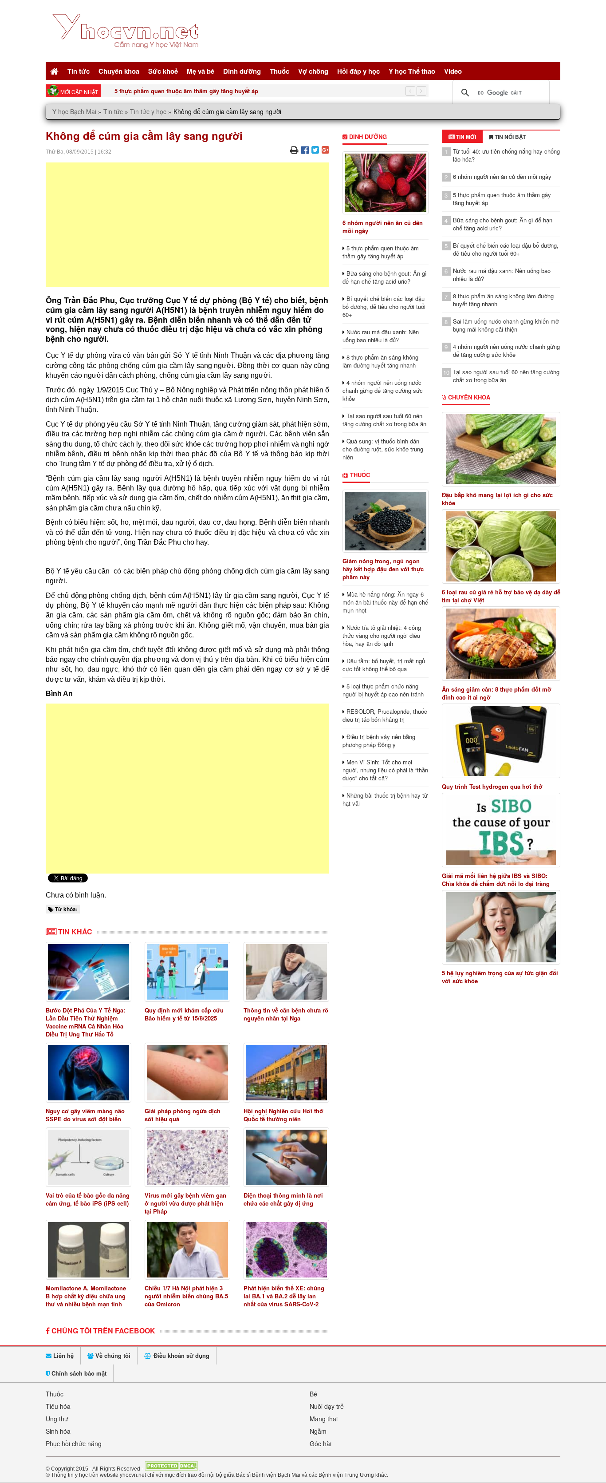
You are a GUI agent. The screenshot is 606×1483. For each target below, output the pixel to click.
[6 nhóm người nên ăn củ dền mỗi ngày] (385, 182)
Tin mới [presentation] (465, 137)
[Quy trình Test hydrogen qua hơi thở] (501, 741)
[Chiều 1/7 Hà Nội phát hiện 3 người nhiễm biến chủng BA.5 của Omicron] (187, 1250)
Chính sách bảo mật (78, 1373)
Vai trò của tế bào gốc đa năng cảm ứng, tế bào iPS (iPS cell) (88, 1199)
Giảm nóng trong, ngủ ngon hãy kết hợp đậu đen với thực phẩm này (383, 569)
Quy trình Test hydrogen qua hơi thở (492, 787)
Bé (313, 1393)
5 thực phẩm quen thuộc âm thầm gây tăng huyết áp (186, 91)
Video (453, 71)
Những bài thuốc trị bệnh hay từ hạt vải (385, 799)
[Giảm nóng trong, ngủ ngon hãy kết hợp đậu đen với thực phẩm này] (385, 521)
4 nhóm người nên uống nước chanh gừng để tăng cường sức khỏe (382, 390)
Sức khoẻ (163, 71)
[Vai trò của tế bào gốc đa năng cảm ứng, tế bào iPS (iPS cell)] (88, 1157)
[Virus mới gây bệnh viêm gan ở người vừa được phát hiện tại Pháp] (187, 1157)
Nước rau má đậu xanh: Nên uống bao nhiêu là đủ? (380, 336)
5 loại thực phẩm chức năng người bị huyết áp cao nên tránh (383, 690)
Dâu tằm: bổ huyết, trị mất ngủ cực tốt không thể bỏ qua (383, 664)
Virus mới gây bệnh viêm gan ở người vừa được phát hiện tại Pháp (185, 1203)
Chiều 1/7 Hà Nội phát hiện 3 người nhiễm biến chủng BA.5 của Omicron (186, 1296)
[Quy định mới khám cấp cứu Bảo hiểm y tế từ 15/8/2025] (187, 972)
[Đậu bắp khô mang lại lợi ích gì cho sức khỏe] (501, 449)
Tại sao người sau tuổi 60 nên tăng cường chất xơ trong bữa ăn (384, 419)
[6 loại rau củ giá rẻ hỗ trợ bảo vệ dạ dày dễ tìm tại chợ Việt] (501, 546)
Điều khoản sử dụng (180, 1355)
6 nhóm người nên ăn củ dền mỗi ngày (382, 226)
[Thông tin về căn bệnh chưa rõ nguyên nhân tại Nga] (286, 972)
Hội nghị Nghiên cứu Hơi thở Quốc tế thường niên (283, 1115)
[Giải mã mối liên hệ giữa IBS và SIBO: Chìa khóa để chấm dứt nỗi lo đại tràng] (501, 830)
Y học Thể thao (412, 71)
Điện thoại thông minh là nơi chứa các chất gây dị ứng (283, 1199)
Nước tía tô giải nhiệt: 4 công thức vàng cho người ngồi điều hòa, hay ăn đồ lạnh (381, 635)
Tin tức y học (148, 111)
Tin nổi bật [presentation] (509, 137)
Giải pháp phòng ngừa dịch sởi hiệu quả (182, 1115)
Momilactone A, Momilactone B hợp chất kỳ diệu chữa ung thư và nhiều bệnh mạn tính (86, 1296)
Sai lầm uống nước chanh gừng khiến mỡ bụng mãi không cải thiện (506, 325)
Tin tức (78, 71)
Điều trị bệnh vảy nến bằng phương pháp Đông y (378, 740)
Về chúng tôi (112, 1355)
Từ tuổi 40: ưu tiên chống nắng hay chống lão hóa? (506, 155)
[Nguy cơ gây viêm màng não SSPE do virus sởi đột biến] (88, 1073)
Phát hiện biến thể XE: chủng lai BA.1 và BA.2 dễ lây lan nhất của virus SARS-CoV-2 (284, 1296)
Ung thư (57, 1418)
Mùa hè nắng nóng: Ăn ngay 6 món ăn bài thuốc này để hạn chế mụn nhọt (385, 602)
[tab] (462, 137)
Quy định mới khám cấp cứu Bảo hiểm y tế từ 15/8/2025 (184, 1014)
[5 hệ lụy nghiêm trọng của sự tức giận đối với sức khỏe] (501, 927)
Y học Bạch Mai (74, 111)
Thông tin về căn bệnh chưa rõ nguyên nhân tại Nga (286, 1014)
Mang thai (324, 1418)
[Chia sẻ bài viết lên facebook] (305, 149)
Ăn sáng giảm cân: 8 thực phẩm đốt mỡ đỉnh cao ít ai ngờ (496, 693)
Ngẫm (318, 1431)
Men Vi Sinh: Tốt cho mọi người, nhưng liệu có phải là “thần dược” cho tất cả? (385, 770)
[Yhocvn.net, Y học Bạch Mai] (127, 55)
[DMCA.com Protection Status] (171, 1468)
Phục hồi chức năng (74, 1443)
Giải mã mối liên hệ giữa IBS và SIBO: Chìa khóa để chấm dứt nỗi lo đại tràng (496, 880)
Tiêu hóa (58, 1406)
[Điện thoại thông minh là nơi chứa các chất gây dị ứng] (286, 1157)
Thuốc (279, 71)
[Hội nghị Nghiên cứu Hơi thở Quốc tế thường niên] (286, 1073)
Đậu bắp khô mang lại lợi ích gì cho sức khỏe (497, 499)
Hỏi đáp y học (358, 71)
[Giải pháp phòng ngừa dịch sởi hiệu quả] (187, 1073)
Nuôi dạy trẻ (327, 1406)
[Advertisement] (187, 224)
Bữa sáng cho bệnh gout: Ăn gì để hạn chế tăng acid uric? (384, 277)
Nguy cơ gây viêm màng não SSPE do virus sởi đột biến (85, 1115)
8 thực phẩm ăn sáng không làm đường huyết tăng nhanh (380, 361)
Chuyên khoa (118, 71)
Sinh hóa (58, 1431)
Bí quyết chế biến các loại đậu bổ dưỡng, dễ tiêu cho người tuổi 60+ (383, 306)
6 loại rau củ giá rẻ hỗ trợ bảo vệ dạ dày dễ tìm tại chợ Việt (501, 596)
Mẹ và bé (200, 71)
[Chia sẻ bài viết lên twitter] (315, 149)
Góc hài (320, 1443)
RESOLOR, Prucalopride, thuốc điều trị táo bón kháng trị (384, 715)
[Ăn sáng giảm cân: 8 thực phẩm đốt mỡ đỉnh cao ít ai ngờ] (501, 643)
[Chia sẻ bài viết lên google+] (325, 149)
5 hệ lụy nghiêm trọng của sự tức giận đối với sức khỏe (500, 977)
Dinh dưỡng (242, 71)
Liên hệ (62, 1355)
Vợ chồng (313, 71)
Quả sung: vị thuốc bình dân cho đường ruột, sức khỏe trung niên (382, 449)
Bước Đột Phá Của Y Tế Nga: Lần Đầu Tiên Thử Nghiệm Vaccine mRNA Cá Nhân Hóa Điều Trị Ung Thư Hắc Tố (85, 1022)
